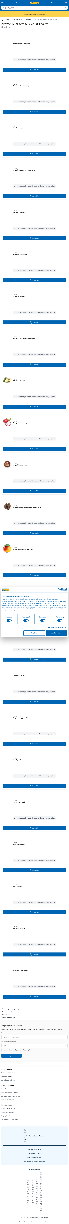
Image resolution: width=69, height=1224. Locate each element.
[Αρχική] (34, 2)
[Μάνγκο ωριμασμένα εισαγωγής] (7, 548)
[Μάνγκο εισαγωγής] (7, 296)
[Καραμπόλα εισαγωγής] (7, 970)
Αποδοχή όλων (56, 633)
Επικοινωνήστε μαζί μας (8, 1108)
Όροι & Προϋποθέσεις (8, 1073)
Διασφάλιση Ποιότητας (8, 1080)
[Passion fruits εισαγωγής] (7, 85)
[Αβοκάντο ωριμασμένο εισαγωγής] (7, 338)
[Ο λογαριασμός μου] (52, 3)
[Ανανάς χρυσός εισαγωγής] (7, 43)
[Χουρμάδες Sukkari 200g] (7, 464)
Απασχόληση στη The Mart (9, 1119)
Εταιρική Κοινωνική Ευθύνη (9, 1092)
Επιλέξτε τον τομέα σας (8, 1041)
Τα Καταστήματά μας (7, 1112)
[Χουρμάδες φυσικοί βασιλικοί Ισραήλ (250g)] (7, 506)
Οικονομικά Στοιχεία (7, 1100)
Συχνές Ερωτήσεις (6, 1116)
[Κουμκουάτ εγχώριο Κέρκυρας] (7, 717)
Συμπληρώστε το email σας (9, 1033)
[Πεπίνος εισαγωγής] (7, 801)
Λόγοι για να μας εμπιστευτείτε (10, 1096)
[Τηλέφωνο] (17, 3)
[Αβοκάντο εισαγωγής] (7, 211)
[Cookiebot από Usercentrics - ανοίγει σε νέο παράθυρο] (59, 589)
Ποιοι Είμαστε (5, 1089)
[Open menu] (2, 3)
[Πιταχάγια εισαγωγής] (7, 422)
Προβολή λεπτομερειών (56, 627)
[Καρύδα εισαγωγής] (7, 127)
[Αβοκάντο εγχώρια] (7, 380)
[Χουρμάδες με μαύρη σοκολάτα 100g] (7, 169)
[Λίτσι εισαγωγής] (7, 886)
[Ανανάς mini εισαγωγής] (7, 759)
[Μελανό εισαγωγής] (7, 843)
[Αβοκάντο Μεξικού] (7, 928)
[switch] (26, 620)
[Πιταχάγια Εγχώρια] (7, 675)
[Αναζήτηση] (4, 8)
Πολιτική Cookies (6, 1076)
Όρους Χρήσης (27, 1050)
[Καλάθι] (66, 3)
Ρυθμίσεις (34, 633)
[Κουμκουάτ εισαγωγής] (7, 254)
